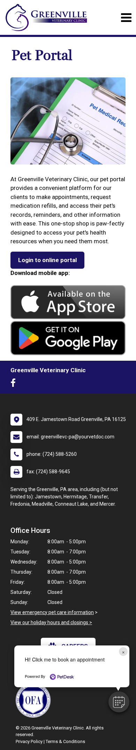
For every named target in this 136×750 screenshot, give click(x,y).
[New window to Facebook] (14, 384)
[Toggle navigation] (126, 18)
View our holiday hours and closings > (51, 622)
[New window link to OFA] (35, 700)
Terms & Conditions (65, 741)
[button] (118, 701)
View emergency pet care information (52, 612)
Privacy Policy (29, 741)
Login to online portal (47, 260)
